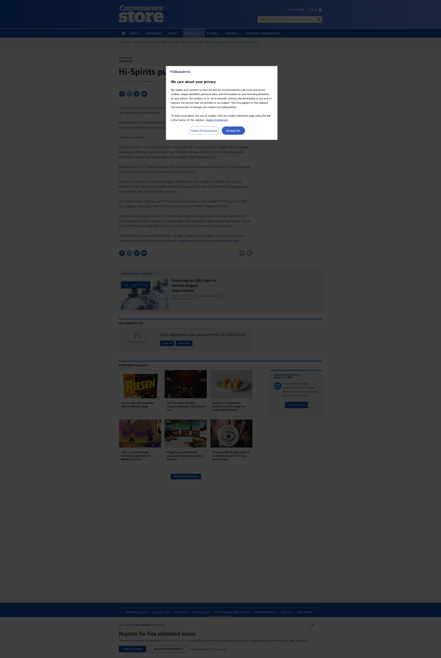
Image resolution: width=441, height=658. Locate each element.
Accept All (233, 130)
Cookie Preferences (204, 130)
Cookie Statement (217, 120)
